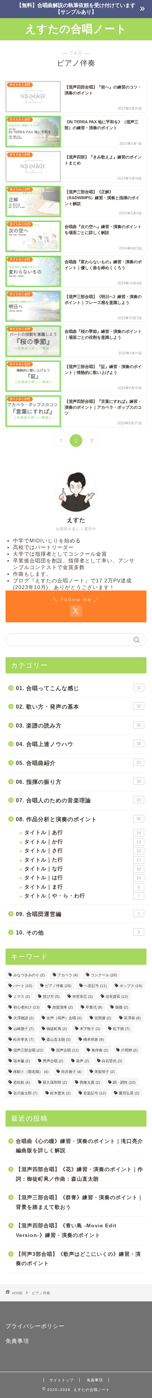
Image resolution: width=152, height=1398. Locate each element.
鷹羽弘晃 (129, 1093)
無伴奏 (99, 1050)
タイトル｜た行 (82, 860)
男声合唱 (53, 1061)
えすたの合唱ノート (76, 28)
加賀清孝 (62, 1007)
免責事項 (17, 1341)
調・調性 (124, 1082)
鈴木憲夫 (60, 1093)
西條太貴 (90, 1082)
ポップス (131, 986)
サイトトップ (61, 1380)
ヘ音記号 (95, 986)
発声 (82, 1061)
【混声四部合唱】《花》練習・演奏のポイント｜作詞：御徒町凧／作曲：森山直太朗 (79, 1174)
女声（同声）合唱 (64, 1018)
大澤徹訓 (23, 1018)
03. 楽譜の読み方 (78, 725)
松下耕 (121, 1029)
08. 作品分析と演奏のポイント (78, 819)
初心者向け (26, 1007)
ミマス (21, 996)
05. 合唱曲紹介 (78, 763)
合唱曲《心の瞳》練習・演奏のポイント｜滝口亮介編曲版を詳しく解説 (79, 1146)
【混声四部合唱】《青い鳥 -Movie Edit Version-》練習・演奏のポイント (66, 1230)
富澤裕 (132, 1018)
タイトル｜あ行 (82, 832)
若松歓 (21, 1082)
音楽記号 (94, 1093)
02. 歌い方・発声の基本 (78, 706)
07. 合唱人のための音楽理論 (78, 800)
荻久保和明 (55, 1082)
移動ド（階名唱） (30, 1072)
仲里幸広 (82, 996)
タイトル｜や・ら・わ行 (82, 896)
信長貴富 (117, 996)
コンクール (104, 975)
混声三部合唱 (28, 1050)
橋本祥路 (93, 1039)
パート (22, 986)
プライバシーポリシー (35, 1326)
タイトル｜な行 (82, 869)
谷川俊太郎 (25, 1093)
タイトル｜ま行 (82, 887)
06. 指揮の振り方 (78, 782)
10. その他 (78, 932)
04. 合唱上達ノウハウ (78, 744)
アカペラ (68, 975)
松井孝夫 (23, 1039)
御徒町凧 (56, 1029)
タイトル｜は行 (82, 877)
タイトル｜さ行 (82, 850)
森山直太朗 (58, 1039)
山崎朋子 (23, 1029)
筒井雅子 (71, 1072)
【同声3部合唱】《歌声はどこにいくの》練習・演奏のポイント (78, 1259)
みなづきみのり (29, 975)
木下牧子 (90, 1029)
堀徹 (121, 1007)
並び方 (51, 996)
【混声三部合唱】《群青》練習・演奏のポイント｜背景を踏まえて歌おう (79, 1202)
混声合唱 (67, 1050)
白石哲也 (112, 1061)
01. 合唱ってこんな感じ (78, 688)
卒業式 (94, 1007)
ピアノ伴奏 (58, 986)
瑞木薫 (21, 1061)
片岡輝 (129, 1050)
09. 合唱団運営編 (78, 914)
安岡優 (102, 1018)
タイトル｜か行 (82, 842)
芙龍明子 (104, 1072)
